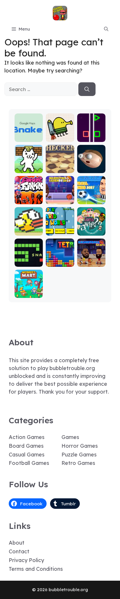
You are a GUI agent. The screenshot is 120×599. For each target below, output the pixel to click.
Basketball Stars (91, 260)
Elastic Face (91, 166)
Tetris (60, 262)
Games (70, 437)
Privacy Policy (26, 560)
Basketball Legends (60, 197)
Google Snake (28, 135)
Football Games (29, 463)
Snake (29, 262)
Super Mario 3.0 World (60, 226)
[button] (106, 29)
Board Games (26, 445)
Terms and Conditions (36, 569)
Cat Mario (28, 169)
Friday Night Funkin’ (29, 195)
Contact (19, 551)
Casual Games (27, 454)
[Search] (87, 89)
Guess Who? (91, 228)
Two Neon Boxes (91, 135)
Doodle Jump (60, 135)
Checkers (59, 169)
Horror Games (79, 445)
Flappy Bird (29, 228)
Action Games (27, 437)
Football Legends (91, 197)
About (16, 542)
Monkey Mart (29, 291)
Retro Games (78, 463)
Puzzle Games (79, 454)
